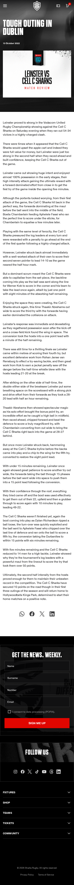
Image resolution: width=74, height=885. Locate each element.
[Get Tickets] (58, 5)
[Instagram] (15, 771)
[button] (5, 6)
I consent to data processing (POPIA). (33, 711)
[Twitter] (29, 771)
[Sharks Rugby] (37, 6)
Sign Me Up (37, 723)
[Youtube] (44, 771)
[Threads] (51, 771)
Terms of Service (46, 874)
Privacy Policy (27, 874)
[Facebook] (22, 771)
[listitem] (22, 614)
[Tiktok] (37, 771)
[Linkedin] (58, 771)
